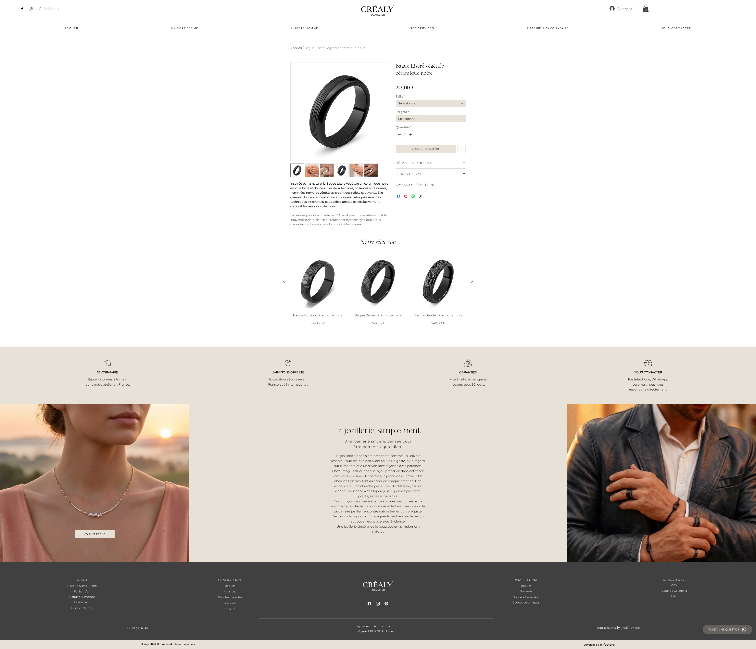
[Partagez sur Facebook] (398, 196)
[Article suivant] (472, 281)
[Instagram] (30, 8)
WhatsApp (660, 379)
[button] (646, 8)
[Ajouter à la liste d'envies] (461, 149)
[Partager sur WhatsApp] (413, 196)
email (642, 384)
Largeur (402, 112)
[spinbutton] (405, 134)
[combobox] (431, 103)
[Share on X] (420, 196)
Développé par (593, 644)
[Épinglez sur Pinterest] (405, 196)
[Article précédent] (284, 281)
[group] (378, 292)
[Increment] (410, 134)
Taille (400, 96)
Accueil (296, 48)
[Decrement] (399, 134)
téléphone (642, 379)
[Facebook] (22, 8)
